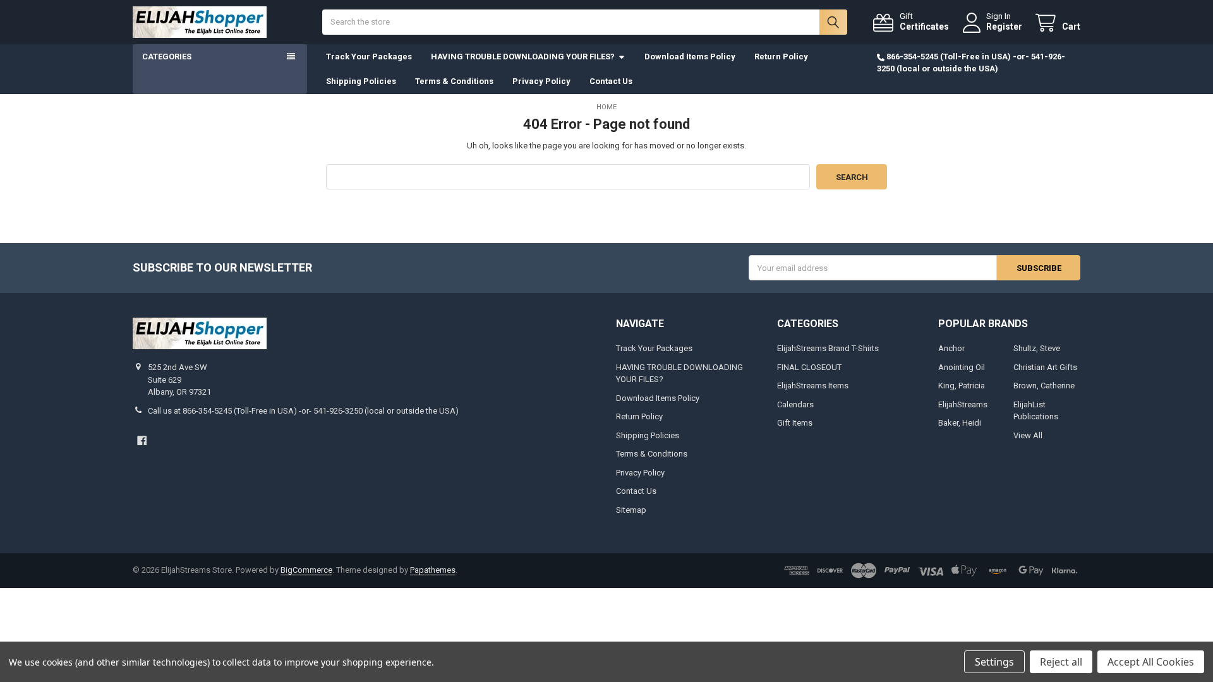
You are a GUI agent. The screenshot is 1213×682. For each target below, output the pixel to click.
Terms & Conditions (454, 81)
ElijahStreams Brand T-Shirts (828, 348)
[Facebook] (142, 440)
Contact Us (610, 81)
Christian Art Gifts (1045, 367)
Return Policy (781, 56)
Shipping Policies (361, 81)
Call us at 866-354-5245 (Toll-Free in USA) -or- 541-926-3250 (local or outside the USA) (303, 411)
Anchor (951, 348)
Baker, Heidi (959, 423)
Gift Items (794, 423)
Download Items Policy (689, 56)
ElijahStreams (962, 404)
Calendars (795, 404)
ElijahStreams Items (812, 385)
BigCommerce (306, 570)
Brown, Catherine (1044, 385)
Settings (994, 662)
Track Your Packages (369, 56)
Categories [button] (166, 56)
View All (1027, 435)
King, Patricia (961, 385)
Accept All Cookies (1150, 662)
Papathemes (433, 570)
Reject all (1061, 662)
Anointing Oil (961, 367)
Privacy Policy (541, 81)
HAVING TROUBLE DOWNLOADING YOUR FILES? (523, 56)
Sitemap (631, 510)
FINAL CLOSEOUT (809, 367)
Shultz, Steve (1036, 348)
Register (1004, 26)
